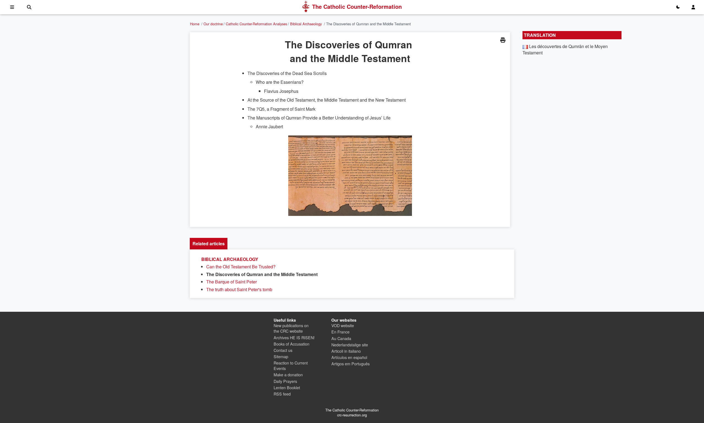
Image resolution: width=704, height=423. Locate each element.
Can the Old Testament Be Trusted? (241, 266)
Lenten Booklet (287, 387)
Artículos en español (349, 357)
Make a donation (288, 374)
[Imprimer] (503, 40)
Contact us (283, 350)
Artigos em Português (350, 363)
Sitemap (281, 356)
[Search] (29, 7)
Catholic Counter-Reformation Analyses (256, 23)
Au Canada (341, 338)
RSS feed (282, 394)
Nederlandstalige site (349, 344)
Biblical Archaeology (306, 23)
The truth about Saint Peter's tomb (239, 289)
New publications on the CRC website (291, 328)
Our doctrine (213, 23)
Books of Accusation (291, 344)
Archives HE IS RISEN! (294, 337)
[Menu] (12, 7)
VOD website (342, 325)
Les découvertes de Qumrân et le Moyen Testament (565, 49)
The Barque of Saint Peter (231, 282)
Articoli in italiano (346, 351)
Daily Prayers (285, 381)
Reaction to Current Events (291, 365)
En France (340, 332)
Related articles (209, 243)
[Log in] (693, 7)
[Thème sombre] (678, 7)
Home (194, 23)
